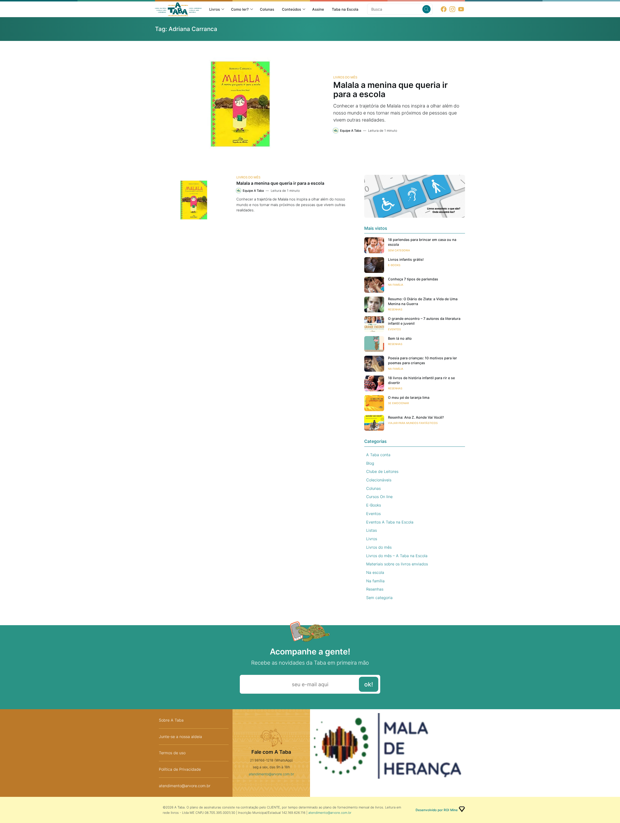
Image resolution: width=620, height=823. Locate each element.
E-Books (394, 265)
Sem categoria (399, 250)
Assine (318, 9)
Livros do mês (345, 77)
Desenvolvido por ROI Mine (437, 810)
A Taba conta (378, 454)
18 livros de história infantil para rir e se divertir (421, 380)
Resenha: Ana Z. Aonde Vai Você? (416, 417)
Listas (371, 530)
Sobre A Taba (171, 720)
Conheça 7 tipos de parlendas (413, 279)
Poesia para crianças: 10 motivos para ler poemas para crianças (422, 360)
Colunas (267, 9)
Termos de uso (172, 752)
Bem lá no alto (400, 338)
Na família (395, 284)
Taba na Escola (345, 9)
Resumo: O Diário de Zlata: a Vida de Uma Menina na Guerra (422, 301)
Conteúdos (291, 9)
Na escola (375, 572)
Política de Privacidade (180, 769)
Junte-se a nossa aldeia (180, 736)
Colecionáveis (378, 479)
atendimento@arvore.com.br (184, 785)
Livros (214, 9)
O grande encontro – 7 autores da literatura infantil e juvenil (424, 320)
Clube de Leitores (382, 471)
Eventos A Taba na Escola (389, 522)
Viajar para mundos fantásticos (413, 423)
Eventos (394, 329)
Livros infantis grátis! (406, 259)
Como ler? (240, 9)
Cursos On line (379, 496)
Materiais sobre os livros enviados (397, 563)
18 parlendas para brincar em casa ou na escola (422, 242)
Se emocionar (398, 403)
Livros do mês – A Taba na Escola (396, 555)
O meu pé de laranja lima (408, 397)
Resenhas (395, 309)
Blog (370, 463)
